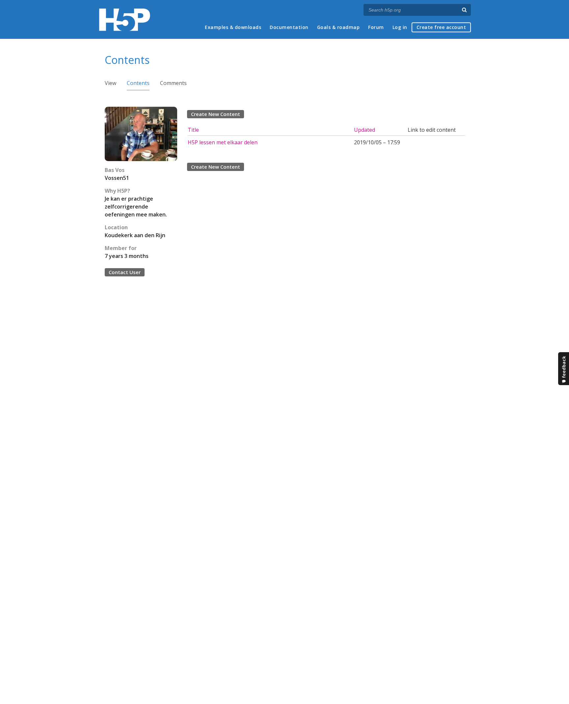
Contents (138, 83)
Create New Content (215, 114)
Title (193, 129)
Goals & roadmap (338, 27)
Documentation (289, 27)
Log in (400, 27)
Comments (173, 83)
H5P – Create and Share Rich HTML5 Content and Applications (124, 19)
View (110, 83)
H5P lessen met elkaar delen (222, 142)
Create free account (441, 27)
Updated (364, 129)
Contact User (125, 272)
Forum (376, 27)
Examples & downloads (233, 27)
